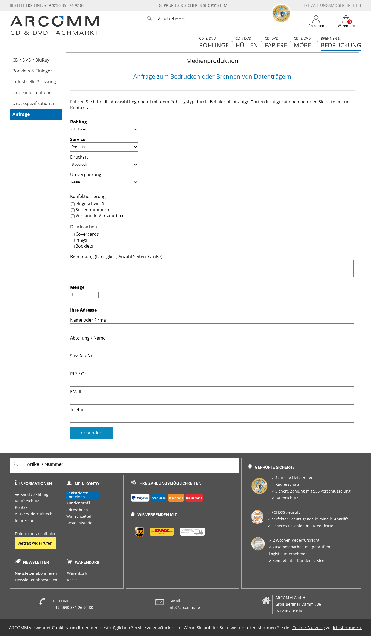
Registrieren (77, 493)
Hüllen (246, 42)
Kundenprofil (78, 503)
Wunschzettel (78, 516)
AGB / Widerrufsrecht (34, 514)
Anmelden (75, 497)
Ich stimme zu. (347, 628)
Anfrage (21, 114)
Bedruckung (341, 42)
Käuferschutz (27, 500)
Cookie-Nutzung (308, 628)
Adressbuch (77, 509)
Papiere (276, 42)
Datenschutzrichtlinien (35, 533)
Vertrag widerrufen (35, 543)
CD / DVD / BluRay (30, 60)
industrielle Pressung (34, 82)
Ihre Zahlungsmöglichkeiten (331, 5)
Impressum (25, 520)
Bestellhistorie (79, 522)
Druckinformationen (33, 92)
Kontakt (22, 507)
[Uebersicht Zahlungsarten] (182, 496)
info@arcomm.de (184, 607)
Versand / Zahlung (31, 494)
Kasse (72, 579)
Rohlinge (214, 42)
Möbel (304, 42)
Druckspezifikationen (33, 103)
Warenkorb (77, 573)
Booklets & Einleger (32, 71)
